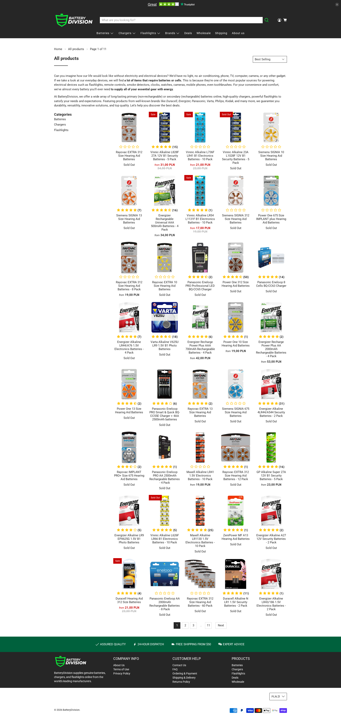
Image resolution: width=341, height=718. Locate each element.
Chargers (125, 33)
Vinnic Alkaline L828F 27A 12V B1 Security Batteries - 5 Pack (164, 155)
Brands (170, 33)
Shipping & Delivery (184, 677)
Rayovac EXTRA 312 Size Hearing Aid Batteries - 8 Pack (129, 285)
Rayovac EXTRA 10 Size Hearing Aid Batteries (164, 285)
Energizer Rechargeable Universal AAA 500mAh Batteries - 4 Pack (164, 222)
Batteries (102, 33)
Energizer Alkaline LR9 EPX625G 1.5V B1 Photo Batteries (129, 539)
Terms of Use (121, 669)
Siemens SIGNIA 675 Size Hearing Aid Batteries (235, 412)
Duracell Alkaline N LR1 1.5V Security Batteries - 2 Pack (235, 602)
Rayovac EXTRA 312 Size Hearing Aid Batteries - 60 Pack (200, 602)
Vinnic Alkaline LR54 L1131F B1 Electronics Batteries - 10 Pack (200, 219)
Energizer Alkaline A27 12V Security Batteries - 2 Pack (271, 539)
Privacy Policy (121, 673)
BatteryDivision (71, 709)
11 (208, 625)
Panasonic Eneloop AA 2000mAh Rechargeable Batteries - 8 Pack (164, 604)
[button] (236, 147)
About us (238, 33)
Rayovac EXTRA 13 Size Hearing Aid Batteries (200, 412)
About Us (119, 665)
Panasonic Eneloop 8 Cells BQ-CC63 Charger (271, 284)
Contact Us (179, 665)
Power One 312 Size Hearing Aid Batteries (236, 284)
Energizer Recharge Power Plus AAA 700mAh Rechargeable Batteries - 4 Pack (200, 347)
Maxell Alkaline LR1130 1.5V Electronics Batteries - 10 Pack (200, 541)
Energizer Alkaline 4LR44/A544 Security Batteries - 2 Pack (271, 412)
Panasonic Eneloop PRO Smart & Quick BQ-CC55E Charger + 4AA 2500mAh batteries (164, 414)
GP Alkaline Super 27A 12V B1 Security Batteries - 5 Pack (271, 475)
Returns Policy (181, 681)
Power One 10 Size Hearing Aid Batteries (236, 343)
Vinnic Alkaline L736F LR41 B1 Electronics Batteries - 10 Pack (200, 155)
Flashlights (148, 33)
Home (58, 49)
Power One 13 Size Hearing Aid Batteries (129, 410)
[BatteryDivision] (74, 20)
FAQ (175, 669)
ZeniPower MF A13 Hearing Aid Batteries (236, 537)
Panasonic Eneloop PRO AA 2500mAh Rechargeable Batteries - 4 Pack (164, 477)
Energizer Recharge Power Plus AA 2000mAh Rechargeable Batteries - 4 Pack (271, 349)
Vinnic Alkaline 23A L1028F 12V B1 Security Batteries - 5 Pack (235, 157)
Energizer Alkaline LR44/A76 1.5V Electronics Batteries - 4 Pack (129, 347)
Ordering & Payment (184, 673)
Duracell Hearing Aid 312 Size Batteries (129, 600)
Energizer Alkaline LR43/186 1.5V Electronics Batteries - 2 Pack (271, 604)
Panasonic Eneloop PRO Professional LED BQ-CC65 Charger (200, 285)
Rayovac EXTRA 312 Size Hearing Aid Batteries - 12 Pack (235, 475)
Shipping (221, 33)
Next (221, 625)
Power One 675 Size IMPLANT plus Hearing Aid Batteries (271, 219)
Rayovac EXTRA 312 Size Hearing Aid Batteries (129, 155)
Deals (188, 33)
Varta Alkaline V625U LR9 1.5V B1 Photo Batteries (165, 345)
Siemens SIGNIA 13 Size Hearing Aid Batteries (129, 219)
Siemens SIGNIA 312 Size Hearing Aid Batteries (235, 219)
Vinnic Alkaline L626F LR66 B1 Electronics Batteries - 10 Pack (164, 539)
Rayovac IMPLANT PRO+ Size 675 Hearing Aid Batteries (129, 475)
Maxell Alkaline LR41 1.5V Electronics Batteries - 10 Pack (200, 475)
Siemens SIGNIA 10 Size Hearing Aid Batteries (271, 155)
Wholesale (204, 33)
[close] (337, 5)
